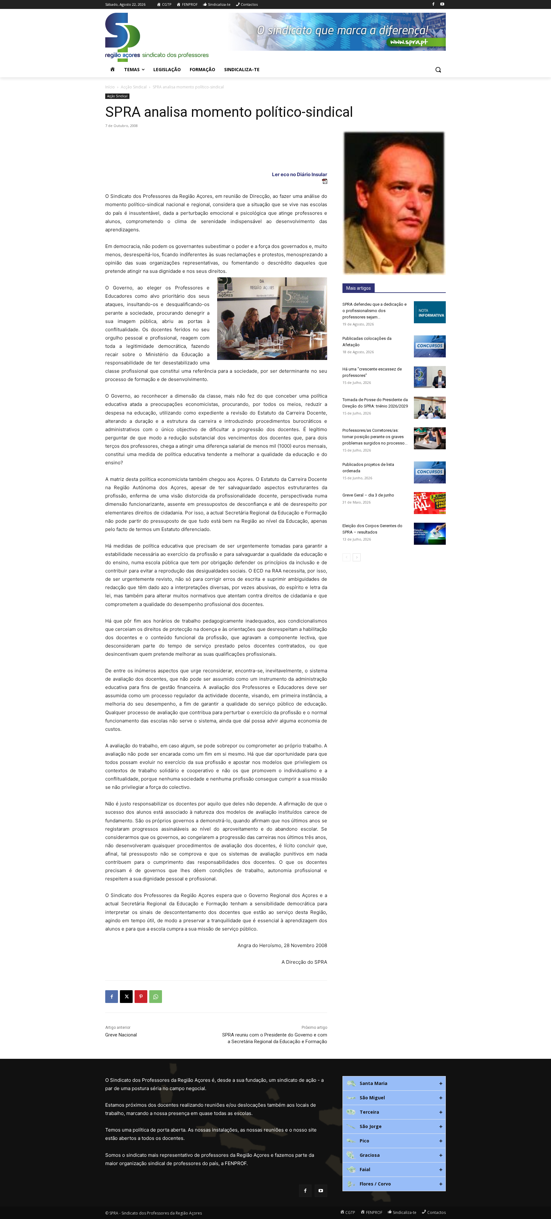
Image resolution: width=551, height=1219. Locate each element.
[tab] (394, 1083)
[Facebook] (433, 4)
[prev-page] (346, 557)
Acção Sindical (134, 87)
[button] (438, 69)
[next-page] (357, 557)
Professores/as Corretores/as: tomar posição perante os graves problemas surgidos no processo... (375, 436)
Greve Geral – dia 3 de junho (368, 495)
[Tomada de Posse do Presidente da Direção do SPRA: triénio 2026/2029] (430, 408)
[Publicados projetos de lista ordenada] (430, 472)
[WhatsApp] (155, 996)
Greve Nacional (121, 1035)
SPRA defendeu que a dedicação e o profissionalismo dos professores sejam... (374, 310)
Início (110, 87)
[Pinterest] (141, 996)
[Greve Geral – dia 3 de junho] (430, 503)
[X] (126, 996)
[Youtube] (442, 4)
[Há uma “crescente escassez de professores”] (430, 377)
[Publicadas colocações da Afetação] (430, 346)
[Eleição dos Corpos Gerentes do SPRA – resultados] (430, 534)
